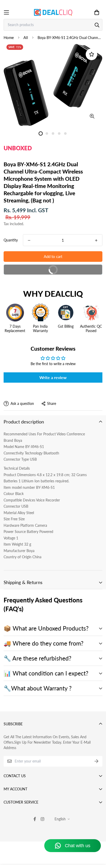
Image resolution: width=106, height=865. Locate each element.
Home (9, 37)
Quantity (11, 240)
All (25, 37)
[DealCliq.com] (53, 12)
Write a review (53, 377)
